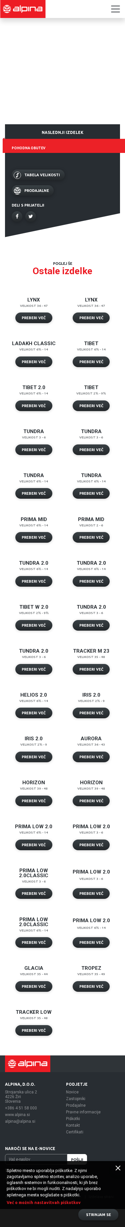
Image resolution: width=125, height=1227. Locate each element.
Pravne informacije (83, 1112)
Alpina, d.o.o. (20, 1084)
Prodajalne (76, 1105)
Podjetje (77, 1084)
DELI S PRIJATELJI (28, 205)
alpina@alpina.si (20, 1121)
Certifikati (74, 1132)
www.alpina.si (17, 1114)
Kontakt (73, 1125)
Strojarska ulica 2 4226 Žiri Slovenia (21, 1097)
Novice (72, 1092)
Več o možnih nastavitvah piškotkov (44, 1202)
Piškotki (73, 1118)
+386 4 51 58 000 (21, 1108)
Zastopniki (75, 1098)
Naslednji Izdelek (62, 132)
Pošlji (77, 1160)
